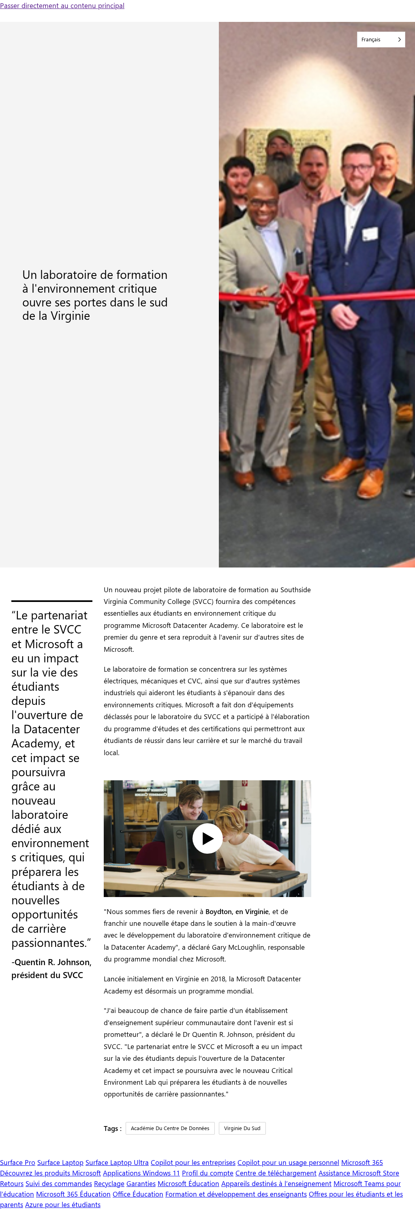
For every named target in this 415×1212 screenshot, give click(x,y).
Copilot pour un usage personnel (288, 1162)
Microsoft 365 (362, 1162)
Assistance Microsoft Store (359, 1172)
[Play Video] (208, 838)
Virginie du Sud (242, 1127)
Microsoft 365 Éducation (73, 1193)
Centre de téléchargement (276, 1172)
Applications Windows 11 (141, 1172)
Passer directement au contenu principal (62, 5)
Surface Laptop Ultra (117, 1162)
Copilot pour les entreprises (193, 1162)
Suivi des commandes (59, 1183)
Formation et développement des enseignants (236, 1193)
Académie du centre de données (170, 1127)
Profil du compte (207, 1172)
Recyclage (109, 1183)
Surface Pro (17, 1162)
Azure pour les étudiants (63, 1204)
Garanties (141, 1183)
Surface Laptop (60, 1162)
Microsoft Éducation (188, 1183)
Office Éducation (138, 1193)
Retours (12, 1183)
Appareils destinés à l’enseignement (276, 1183)
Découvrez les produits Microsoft (50, 1172)
